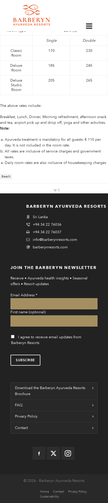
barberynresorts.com (50, 247)
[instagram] (67, 453)
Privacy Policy (26, 416)
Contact (21, 427)
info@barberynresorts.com (55, 239)
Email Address (23, 295)
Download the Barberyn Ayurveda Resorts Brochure (50, 390)
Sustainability (49, 496)
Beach (6, 176)
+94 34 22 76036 (47, 224)
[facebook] (39, 453)
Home (44, 491)
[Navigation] (93, 26)
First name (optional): (28, 312)
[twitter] (53, 453)
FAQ (19, 405)
